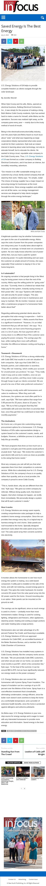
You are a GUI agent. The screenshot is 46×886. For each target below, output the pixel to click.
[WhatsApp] (21, 41)
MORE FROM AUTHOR (31, 763)
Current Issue (33, 879)
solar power (12, 731)
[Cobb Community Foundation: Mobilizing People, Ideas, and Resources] (8, 772)
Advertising (22, 879)
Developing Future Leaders (37, 778)
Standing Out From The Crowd (10, 753)
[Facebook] (3, 41)
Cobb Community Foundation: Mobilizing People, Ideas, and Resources (7, 781)
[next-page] (24, 788)
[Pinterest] (15, 41)
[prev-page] (21, 788)
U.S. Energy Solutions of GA (27, 731)
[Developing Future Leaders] (38, 772)
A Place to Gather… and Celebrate (22, 778)
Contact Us (12, 879)
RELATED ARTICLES (13, 763)
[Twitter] (9, 41)
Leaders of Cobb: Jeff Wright (35, 753)
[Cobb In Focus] (23, 7)
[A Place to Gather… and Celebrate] (23, 772)
